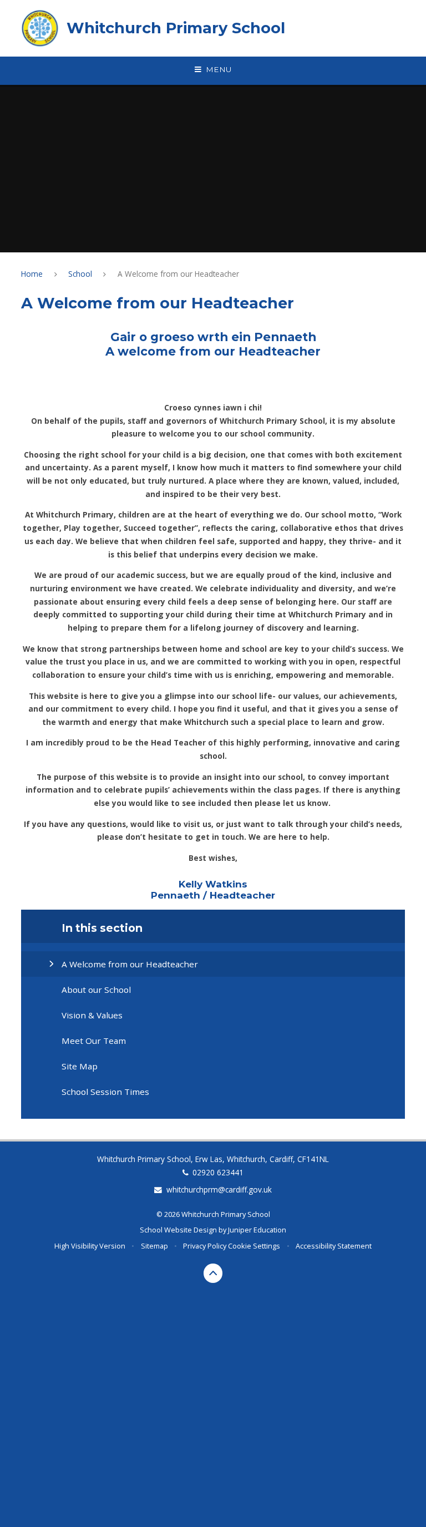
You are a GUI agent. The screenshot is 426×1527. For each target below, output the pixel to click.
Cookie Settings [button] (254, 1246)
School (80, 273)
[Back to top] (213, 1273)
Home (32, 273)
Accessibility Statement (334, 1246)
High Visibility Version (89, 1246)
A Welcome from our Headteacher (178, 273)
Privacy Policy (204, 1246)
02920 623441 (218, 1172)
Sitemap (154, 1246)
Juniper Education (257, 1230)
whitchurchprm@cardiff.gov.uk (219, 1189)
